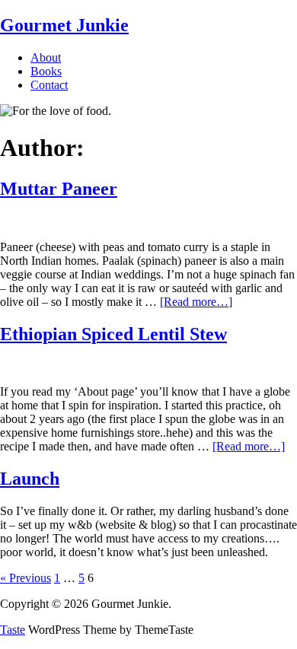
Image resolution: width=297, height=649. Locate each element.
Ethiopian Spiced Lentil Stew (113, 334)
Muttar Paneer (58, 189)
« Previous (25, 577)
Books (46, 71)
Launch (29, 478)
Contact (49, 84)
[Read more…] (196, 301)
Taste (12, 629)
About (45, 57)
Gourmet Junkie (64, 25)
